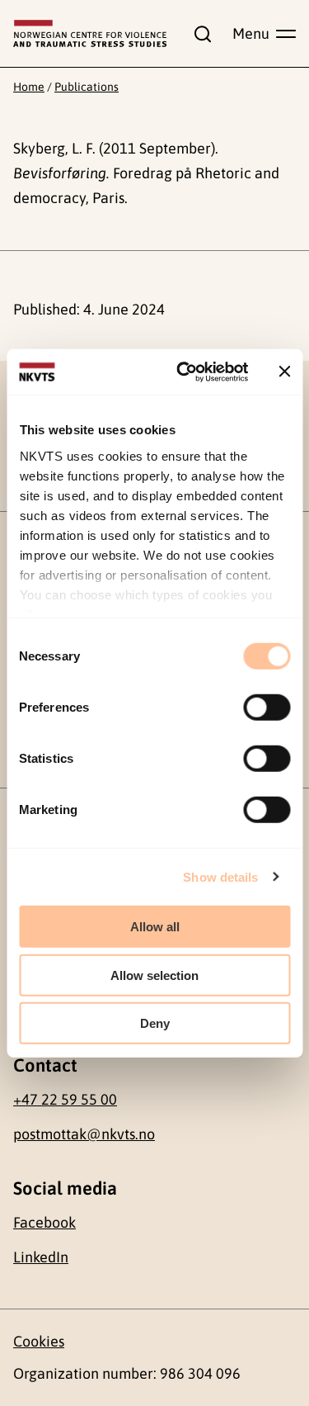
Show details (220, 876)
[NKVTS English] (89, 33)
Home (28, 86)
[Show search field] (199, 34)
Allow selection (154, 975)
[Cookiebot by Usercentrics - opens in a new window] (184, 371)
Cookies (38, 1341)
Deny (155, 1023)
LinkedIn (40, 1257)
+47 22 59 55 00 (65, 1099)
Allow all (155, 927)
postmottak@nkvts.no (84, 1134)
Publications (86, 86)
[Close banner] (284, 371)
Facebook (44, 1222)
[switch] (266, 707)
